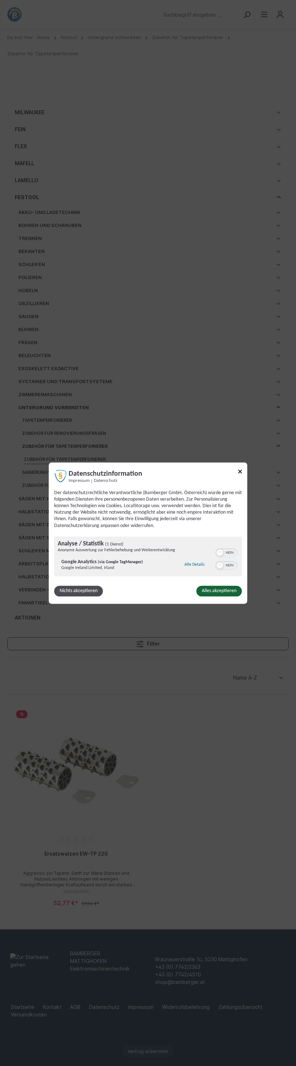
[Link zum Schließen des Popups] (240, 472)
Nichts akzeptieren (78, 591)
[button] (220, 552)
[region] (148, 557)
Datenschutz (105, 481)
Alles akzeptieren (219, 591)
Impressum (79, 481)
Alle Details (194, 564)
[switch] (226, 552)
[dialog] (148, 533)
